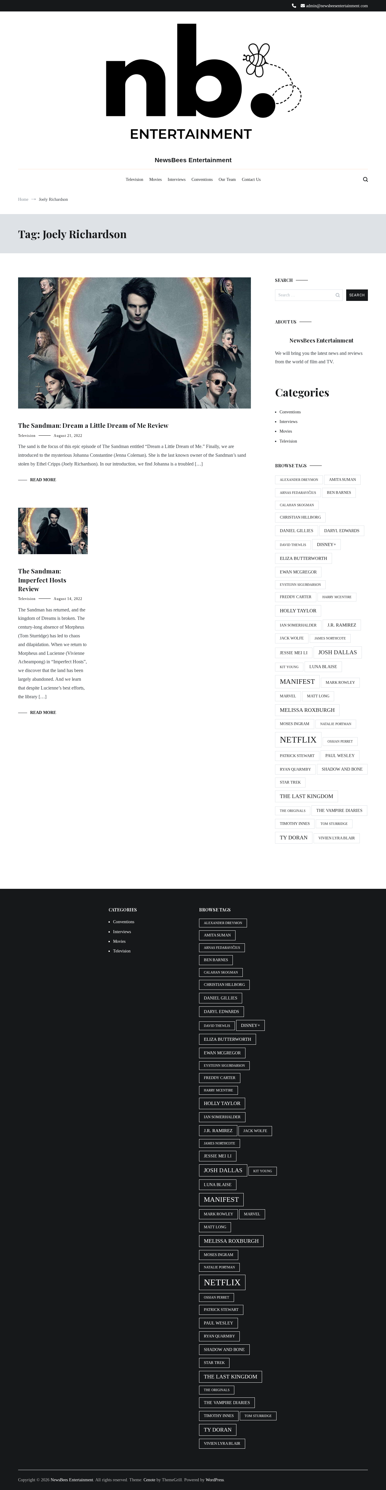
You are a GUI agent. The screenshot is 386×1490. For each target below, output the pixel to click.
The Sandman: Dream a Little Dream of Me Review (93, 425)
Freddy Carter (296, 597)
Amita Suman (342, 480)
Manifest (297, 681)
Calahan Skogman (297, 505)
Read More (43, 480)
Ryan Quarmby (295, 769)
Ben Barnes (339, 493)
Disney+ (326, 544)
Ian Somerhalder (298, 625)
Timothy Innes (295, 824)
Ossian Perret (340, 741)
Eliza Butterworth (303, 558)
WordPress (215, 1480)
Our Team (227, 179)
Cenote (149, 1480)
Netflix (298, 739)
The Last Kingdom (306, 796)
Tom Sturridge (334, 823)
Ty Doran (294, 838)
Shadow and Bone (342, 769)
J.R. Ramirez (341, 624)
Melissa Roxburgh (307, 710)
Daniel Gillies (296, 530)
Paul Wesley (340, 755)
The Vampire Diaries (339, 810)
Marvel (288, 696)
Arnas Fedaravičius (298, 492)
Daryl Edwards (341, 530)
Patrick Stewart (297, 756)
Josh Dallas (337, 652)
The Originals (292, 811)
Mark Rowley (340, 682)
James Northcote (330, 638)
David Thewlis (293, 545)
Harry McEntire (337, 597)
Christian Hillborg (300, 517)
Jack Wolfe (292, 638)
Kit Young (289, 667)
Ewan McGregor (298, 572)
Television (134, 179)
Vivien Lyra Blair (336, 838)
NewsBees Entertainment (193, 159)
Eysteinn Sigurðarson (300, 584)
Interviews (176, 179)
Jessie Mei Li (294, 652)
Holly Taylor (298, 611)
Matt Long (318, 696)
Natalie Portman (335, 724)
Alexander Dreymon (299, 479)
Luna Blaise (323, 666)
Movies (155, 179)
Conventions (202, 179)
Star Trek (290, 782)
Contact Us (251, 179)
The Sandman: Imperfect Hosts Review (42, 580)
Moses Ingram (294, 724)
